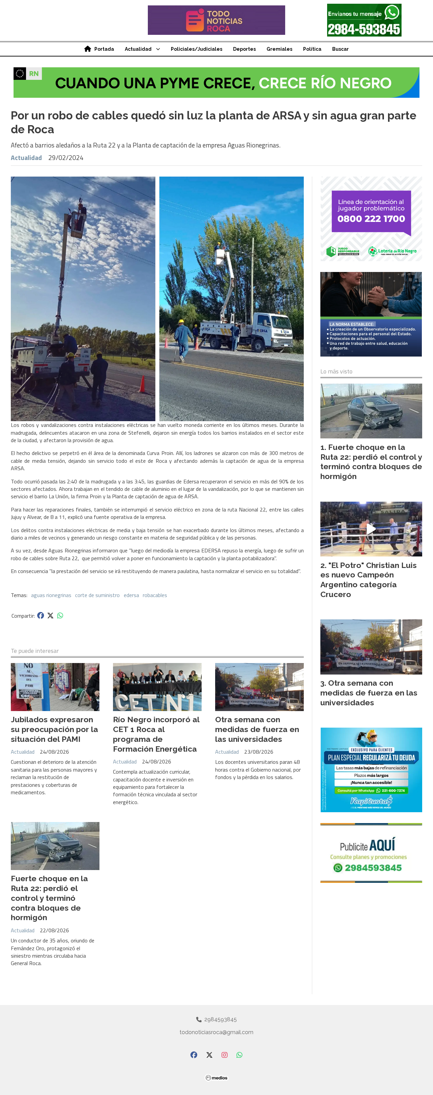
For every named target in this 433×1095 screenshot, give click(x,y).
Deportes (244, 49)
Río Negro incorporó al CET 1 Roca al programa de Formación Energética (156, 734)
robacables (155, 595)
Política (312, 49)
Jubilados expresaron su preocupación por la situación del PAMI (54, 729)
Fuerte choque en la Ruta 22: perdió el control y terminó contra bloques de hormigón (49, 898)
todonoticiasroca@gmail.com (216, 1032)
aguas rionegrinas (51, 595)
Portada (104, 49)
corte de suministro (97, 595)
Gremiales (279, 49)
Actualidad (138, 49)
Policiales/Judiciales (196, 49)
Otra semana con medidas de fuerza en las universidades (257, 729)
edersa (131, 595)
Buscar (340, 49)
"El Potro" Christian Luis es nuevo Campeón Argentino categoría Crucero (368, 580)
